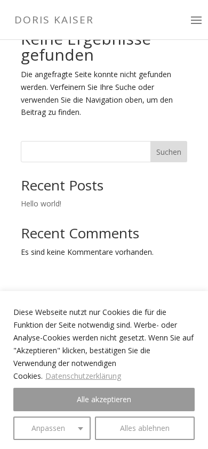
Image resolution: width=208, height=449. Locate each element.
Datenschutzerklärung (83, 376)
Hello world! (41, 203)
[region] (104, 370)
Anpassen (48, 428)
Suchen (168, 152)
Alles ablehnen (145, 428)
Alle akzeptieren (104, 399)
